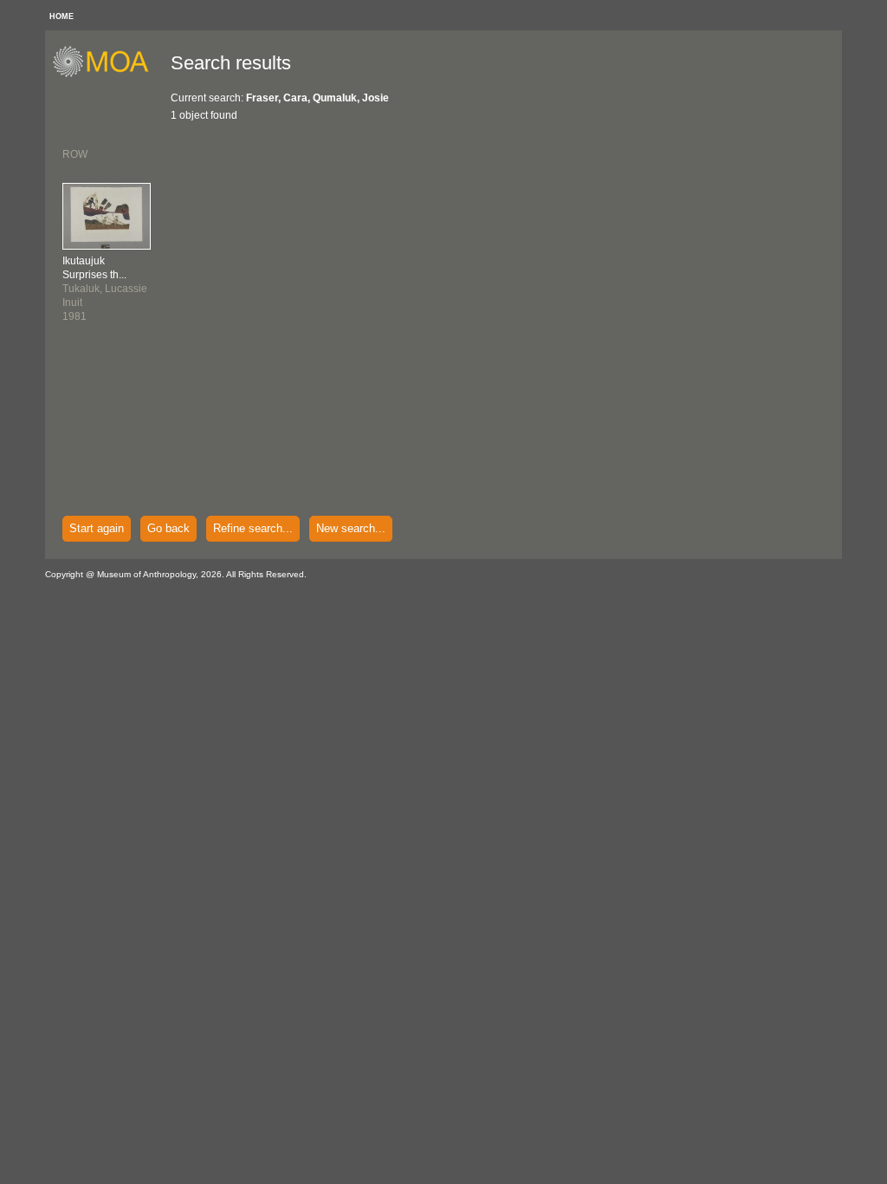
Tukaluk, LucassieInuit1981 (104, 288)
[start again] (107, 74)
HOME (61, 16)
